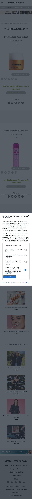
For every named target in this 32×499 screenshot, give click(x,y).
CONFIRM (10, 277)
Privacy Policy (25, 282)
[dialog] (16, 249)
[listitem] (16, 246)
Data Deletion (6, 282)
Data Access (16, 282)
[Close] (28, 216)
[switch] (25, 250)
